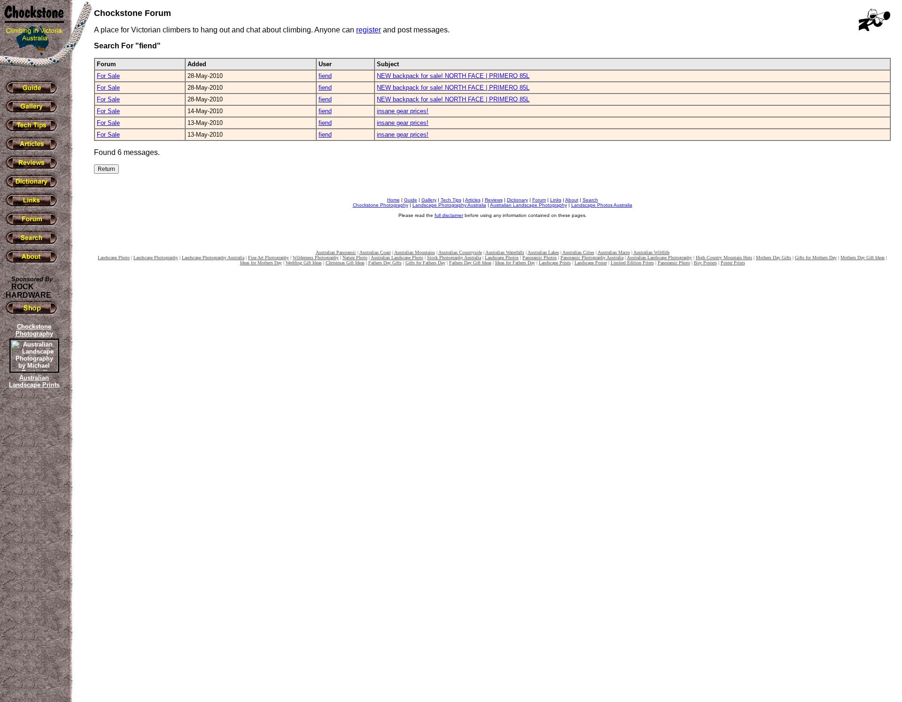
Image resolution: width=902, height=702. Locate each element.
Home (393, 199)
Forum (539, 199)
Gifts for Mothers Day (816, 257)
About (571, 199)
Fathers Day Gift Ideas (470, 262)
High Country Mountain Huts (724, 257)
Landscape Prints (555, 262)
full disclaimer (449, 215)
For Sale (108, 75)
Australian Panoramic (336, 252)
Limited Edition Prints (632, 262)
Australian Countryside (460, 252)
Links (555, 199)
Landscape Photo (114, 257)
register (368, 30)
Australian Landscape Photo (397, 257)
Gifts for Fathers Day (425, 262)
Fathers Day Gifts (385, 262)
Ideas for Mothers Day (261, 262)
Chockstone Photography (380, 205)
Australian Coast (375, 252)
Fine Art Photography (268, 257)
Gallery (428, 199)
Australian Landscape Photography (528, 205)
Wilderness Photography (316, 257)
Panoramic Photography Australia (591, 257)
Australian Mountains (414, 252)
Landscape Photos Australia (601, 205)
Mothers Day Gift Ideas (862, 257)
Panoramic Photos (539, 257)
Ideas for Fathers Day (515, 262)
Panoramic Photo (674, 262)
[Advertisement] (33, 552)
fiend (325, 75)
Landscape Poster (591, 262)
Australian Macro (614, 252)
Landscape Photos (502, 257)
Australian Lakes (543, 252)
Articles (473, 199)
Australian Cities (578, 252)
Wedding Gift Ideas (304, 262)
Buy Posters (705, 262)
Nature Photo (354, 257)
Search (590, 199)
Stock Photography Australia (454, 257)
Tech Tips (451, 199)
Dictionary (517, 199)
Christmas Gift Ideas (345, 262)
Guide (410, 199)
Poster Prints (733, 262)
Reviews (494, 199)
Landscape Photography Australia (449, 205)
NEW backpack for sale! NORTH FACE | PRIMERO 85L (453, 75)
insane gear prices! (402, 111)
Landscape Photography (155, 257)
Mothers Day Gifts (773, 257)
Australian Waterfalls (504, 252)
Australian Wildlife (651, 252)
